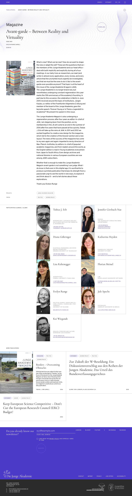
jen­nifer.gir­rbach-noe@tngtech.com (104, 227)
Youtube (97, 430)
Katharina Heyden (107, 237)
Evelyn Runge (60, 291)
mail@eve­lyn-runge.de (61, 310)
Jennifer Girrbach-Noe (109, 209)
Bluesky (88, 430)
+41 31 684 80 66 (103, 254)
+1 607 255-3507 (58, 281)
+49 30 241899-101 (14, 492)
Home (8, 2)
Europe (16, 398)
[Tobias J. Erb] (43, 218)
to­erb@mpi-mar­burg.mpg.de (62, 228)
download (101, 27)
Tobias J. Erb (60, 209)
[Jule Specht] (88, 300)
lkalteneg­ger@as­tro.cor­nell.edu (64, 283)
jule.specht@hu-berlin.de (106, 310)
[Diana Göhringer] (43, 245)
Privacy (99, 476)
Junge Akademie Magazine (45, 193)
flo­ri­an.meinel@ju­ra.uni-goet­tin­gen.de (109, 282)
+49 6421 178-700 (58, 227)
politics (40, 197)
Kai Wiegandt (60, 318)
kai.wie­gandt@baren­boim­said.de (64, 337)
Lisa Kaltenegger (61, 264)
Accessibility (121, 476)
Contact (81, 476)
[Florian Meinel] (88, 273)
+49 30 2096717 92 (58, 336)
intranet (108, 2)
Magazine (40, 356)
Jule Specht (104, 291)
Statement (73, 356)
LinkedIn (78, 430)
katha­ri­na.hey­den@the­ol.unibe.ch (109, 255)
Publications (10, 10)
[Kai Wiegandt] (43, 327)
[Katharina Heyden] (88, 245)
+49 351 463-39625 (58, 254)
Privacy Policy (54, 439)
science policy (50, 197)
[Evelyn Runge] (43, 300)
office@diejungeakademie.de (18, 489)
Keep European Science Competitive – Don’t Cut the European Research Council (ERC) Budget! (32, 408)
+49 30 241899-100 (14, 490)
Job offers (109, 476)
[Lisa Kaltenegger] (43, 273)
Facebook (122, 430)
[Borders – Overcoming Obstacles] (16, 372)
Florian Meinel (105, 264)
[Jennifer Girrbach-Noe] (88, 218)
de (116, 2)
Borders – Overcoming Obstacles (48, 366)
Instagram (112, 430)
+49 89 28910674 (103, 225)
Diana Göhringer (62, 237)
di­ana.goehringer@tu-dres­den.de (64, 255)
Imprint (90, 476)
